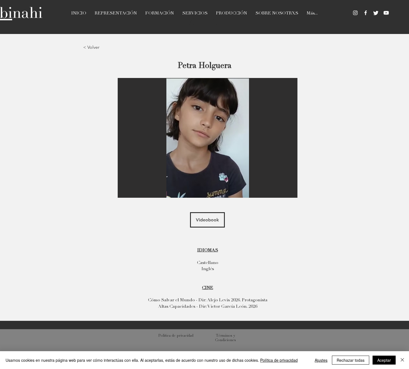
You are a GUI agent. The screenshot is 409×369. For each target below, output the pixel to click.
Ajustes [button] (321, 360)
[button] (207, 138)
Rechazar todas (350, 360)
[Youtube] (386, 13)
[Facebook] (366, 13)
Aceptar (384, 360)
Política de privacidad (279, 360)
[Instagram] (355, 13)
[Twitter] (376, 13)
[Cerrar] (402, 360)
